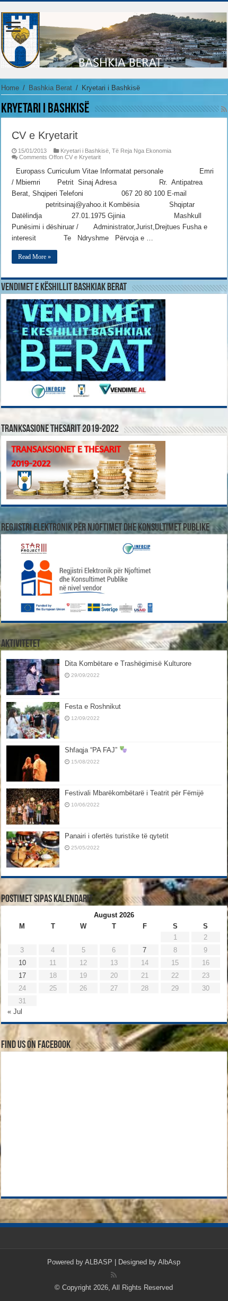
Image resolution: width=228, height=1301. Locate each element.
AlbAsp (169, 1262)
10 (22, 963)
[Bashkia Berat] (114, 38)
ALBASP (98, 1262)
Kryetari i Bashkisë (84, 151)
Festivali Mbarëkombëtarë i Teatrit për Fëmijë (134, 793)
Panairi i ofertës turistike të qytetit (117, 836)
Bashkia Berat (50, 88)
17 (22, 975)
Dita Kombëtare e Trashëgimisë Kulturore (128, 663)
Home (10, 88)
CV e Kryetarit (45, 135)
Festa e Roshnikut (93, 706)
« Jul (14, 1012)
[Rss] (114, 1275)
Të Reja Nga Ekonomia (141, 151)
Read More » (34, 257)
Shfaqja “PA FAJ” (92, 750)
